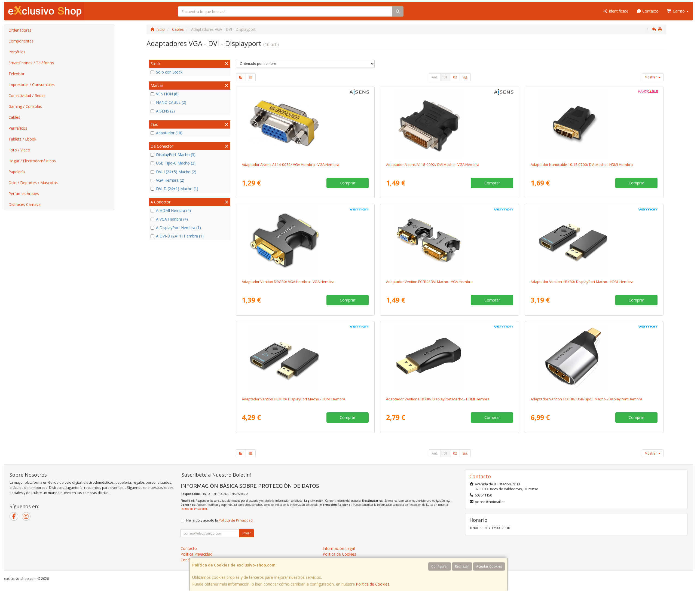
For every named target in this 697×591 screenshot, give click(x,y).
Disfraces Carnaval (24, 204)
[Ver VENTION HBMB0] (305, 358)
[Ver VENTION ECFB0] (449, 240)
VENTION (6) (167, 93)
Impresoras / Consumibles (31, 84)
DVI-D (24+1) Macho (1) (177, 188)
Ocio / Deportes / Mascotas (33, 182)
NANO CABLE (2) (171, 102)
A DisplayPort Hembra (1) (178, 227)
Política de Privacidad (194, 509)
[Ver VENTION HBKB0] (594, 240)
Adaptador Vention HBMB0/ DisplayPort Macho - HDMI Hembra (293, 399)
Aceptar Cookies (489, 566)
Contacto (650, 11)
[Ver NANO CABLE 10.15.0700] (594, 123)
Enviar (246, 533)
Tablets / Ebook (22, 139)
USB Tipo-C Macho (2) (175, 163)
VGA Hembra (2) (170, 180)
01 (445, 77)
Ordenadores (20, 30)
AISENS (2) (165, 111)
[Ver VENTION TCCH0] (594, 358)
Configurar (439, 566)
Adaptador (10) (169, 132)
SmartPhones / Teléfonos (31, 62)
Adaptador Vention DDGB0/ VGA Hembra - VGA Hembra (288, 281)
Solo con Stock (169, 72)
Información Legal (339, 548)
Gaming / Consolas (25, 106)
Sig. (465, 77)
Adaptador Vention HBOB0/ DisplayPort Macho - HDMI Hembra (438, 399)
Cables (14, 117)
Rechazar (462, 566)
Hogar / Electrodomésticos (32, 160)
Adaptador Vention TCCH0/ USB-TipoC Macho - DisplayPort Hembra (586, 399)
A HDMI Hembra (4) (173, 210)
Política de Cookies (372, 584)
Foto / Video (19, 150)
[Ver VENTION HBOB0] (449, 358)
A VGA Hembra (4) (172, 219)
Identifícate (618, 11)
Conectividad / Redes (26, 95)
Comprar (347, 182)
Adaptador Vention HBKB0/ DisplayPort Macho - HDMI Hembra (582, 281)
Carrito (679, 11)
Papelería (16, 171)
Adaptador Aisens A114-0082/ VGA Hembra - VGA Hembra (290, 164)
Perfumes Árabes (23, 193)
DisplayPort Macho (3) (175, 154)
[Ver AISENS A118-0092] (449, 123)
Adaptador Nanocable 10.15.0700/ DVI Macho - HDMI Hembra (582, 164)
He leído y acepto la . (219, 520)
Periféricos (17, 128)
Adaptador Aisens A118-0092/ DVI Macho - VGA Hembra (432, 164)
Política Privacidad (196, 554)
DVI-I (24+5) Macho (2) (176, 171)
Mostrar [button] (651, 77)
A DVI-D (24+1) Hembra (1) (180, 236)
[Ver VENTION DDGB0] (305, 240)
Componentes (20, 41)
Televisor (16, 73)
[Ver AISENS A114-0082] (305, 123)
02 (455, 77)
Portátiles (16, 51)
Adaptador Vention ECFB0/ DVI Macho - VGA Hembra (429, 281)
